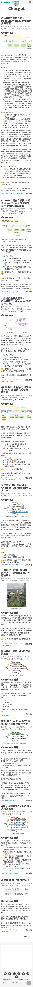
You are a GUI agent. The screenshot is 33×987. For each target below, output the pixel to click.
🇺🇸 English (12, 213)
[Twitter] (19, 973)
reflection (5, 875)
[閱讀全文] (28, 193)
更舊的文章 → (27, 936)
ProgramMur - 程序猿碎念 (10, 2)
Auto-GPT (13, 429)
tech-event (9, 643)
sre (21, 643)
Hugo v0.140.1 (8, 982)
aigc (7, 193)
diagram (13, 381)
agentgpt (5, 479)
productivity (20, 193)
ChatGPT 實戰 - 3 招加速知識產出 (18, 336)
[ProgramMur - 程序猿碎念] (16, 4)
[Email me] (5, 973)
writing (18, 714)
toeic (14, 293)
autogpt (19, 478)
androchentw (6, 979)
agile (3, 195)
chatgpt (12, 193)
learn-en (8, 291)
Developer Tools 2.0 (18, 544)
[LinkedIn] (23, 973)
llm (11, 873)
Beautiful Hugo (23, 982)
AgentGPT (22, 429)
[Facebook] (10, 973)
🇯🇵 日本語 (20, 213)
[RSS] (16, 976)
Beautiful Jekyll (16, 983)
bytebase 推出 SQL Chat (17, 521)
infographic (5, 381)
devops (16, 643)
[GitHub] (14, 973)
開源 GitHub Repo (23, 527)
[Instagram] (28, 973)
